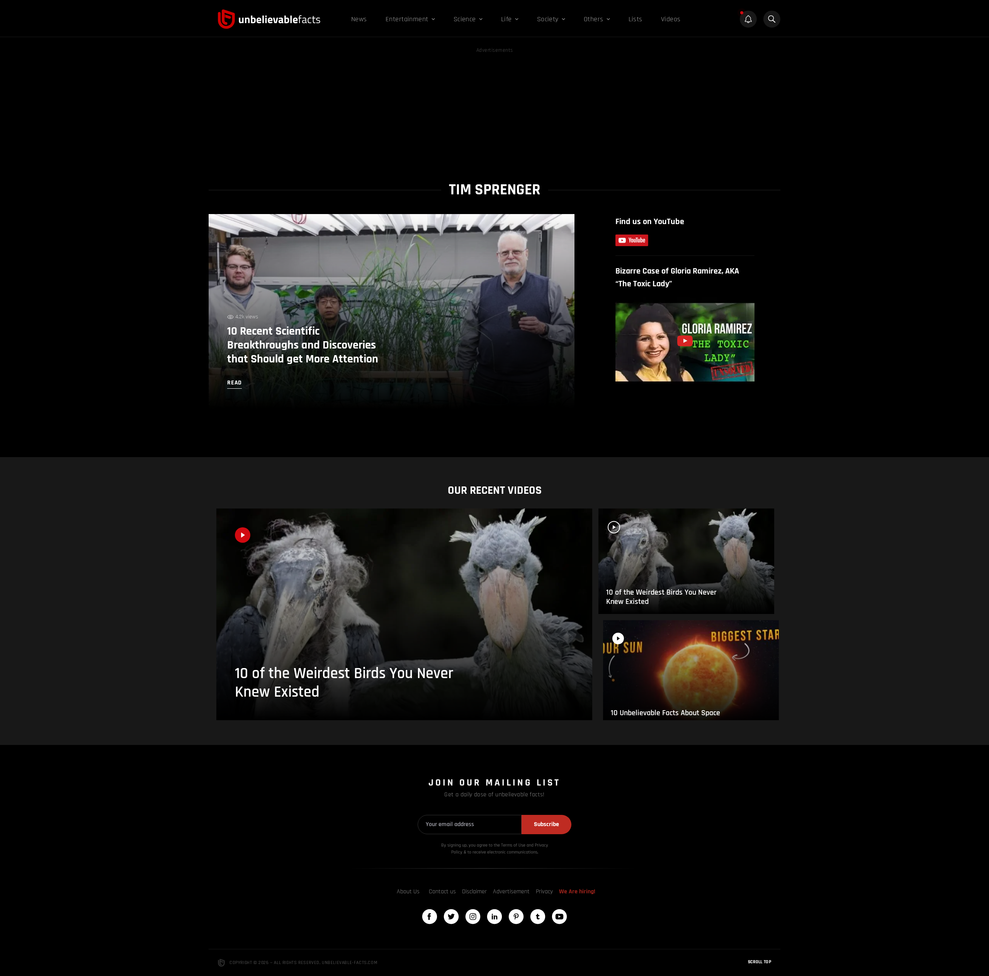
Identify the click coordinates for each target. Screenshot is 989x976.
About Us (408, 892)
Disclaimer (474, 892)
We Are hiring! (577, 892)
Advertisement (511, 892)
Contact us (442, 892)
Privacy (544, 892)
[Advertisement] (494, 109)
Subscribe (546, 824)
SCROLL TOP (759, 962)
